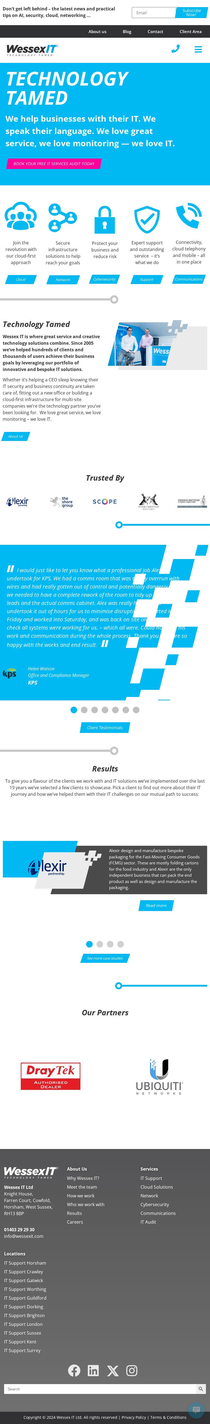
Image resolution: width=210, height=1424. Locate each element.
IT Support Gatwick (23, 1280)
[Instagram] (131, 1370)
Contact (155, 31)
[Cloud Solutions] (21, 229)
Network (149, 1196)
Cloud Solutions (157, 1187)
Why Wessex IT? (83, 1178)
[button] (198, 49)
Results (74, 1213)
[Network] (63, 231)
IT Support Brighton (24, 1315)
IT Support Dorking (23, 1307)
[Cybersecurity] (104, 236)
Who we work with (85, 1204)
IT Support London (23, 1324)
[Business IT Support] (147, 236)
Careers (75, 1222)
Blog (127, 31)
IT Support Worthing (25, 1289)
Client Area (191, 31)
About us (97, 31)
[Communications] (189, 228)
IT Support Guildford (25, 1298)
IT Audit (148, 1222)
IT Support (151, 1178)
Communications (158, 1213)
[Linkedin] (93, 1370)
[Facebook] (74, 1370)
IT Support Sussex (22, 1333)
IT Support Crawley (23, 1272)
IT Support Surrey (22, 1350)
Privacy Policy (134, 1417)
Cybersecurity (155, 1204)
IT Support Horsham (25, 1263)
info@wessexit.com (23, 1236)
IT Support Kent (20, 1342)
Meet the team (82, 1187)
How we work (80, 1196)
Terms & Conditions (168, 1417)
